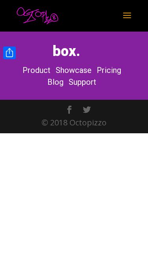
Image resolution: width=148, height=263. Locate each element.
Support (82, 82)
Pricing (109, 70)
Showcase (74, 70)
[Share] (9, 53)
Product (36, 70)
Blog (55, 82)
